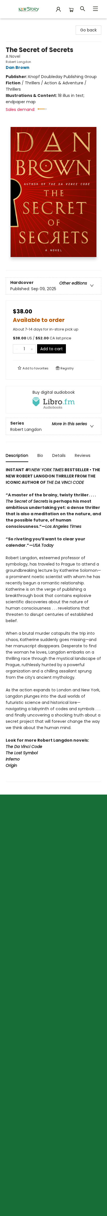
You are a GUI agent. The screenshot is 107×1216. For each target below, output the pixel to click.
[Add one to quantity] (31, 349)
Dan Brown (17, 67)
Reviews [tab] (82, 455)
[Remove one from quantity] (16, 349)
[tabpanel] (53, 624)
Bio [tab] (40, 455)
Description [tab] (17, 455)
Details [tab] (59, 455)
